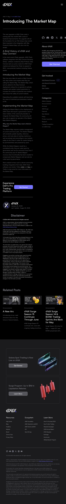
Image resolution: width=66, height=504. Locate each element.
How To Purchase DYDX (50, 421)
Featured (44, 111)
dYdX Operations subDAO (31, 424)
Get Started (23, 187)
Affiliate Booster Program (50, 439)
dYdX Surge (45, 109)
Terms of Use (9, 434)
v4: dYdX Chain (16, 16)
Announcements (46, 103)
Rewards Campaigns (49, 426)
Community (47, 437)
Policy (43, 116)
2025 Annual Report (49, 429)
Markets (8, 429)
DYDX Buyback (47, 432)
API (26, 429)
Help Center (9, 421)
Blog (9, 16)
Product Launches (47, 119)
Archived (44, 106)
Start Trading (45, 88)
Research (44, 121)
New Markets (45, 114)
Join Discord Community (49, 83)
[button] (61, 4)
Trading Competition (47, 124)
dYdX (4, 16)
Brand (7, 432)
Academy (8, 426)
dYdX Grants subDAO (30, 426)
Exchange (46, 434)
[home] (7, 4)
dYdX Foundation (29, 421)
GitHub (44, 86)
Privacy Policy (9, 437)
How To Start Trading (49, 424)
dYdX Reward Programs (48, 80)
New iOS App (28, 432)
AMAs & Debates (46, 101)
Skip (29, 167)
